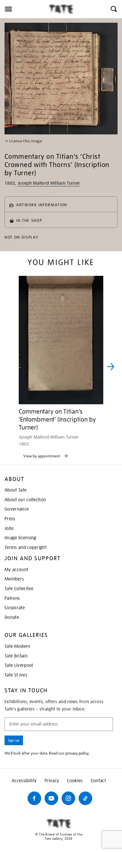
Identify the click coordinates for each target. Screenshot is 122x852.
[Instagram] (68, 798)
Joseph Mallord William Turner (49, 183)
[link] (23, 141)
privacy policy (77, 753)
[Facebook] (34, 798)
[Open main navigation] (24, 9)
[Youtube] (51, 798)
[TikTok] (85, 798)
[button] (113, 9)
